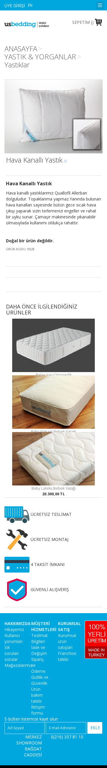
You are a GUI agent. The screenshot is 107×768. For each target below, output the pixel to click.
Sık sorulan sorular (11, 653)
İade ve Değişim (39, 650)
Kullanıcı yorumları (13, 638)
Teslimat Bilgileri (39, 638)
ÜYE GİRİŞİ (14, 5)
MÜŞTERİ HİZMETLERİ (43, 626)
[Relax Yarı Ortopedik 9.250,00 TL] (53, 345)
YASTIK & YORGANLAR (40, 56)
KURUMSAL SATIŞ (69, 626)
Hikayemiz (14, 629)
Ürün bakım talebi (37, 695)
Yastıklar (17, 65)
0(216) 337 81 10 (67, 737)
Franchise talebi (67, 656)
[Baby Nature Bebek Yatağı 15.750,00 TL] (53, 402)
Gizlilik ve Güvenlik (39, 680)
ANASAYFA (20, 48)
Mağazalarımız (18, 665)
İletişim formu (38, 710)
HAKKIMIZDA (17, 623)
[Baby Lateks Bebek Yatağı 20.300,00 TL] (53, 458)
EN (30, 5)
